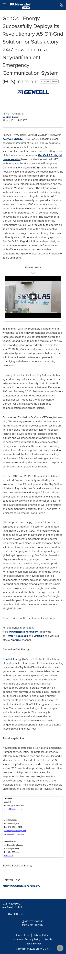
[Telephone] (61, 5)
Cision (39, 949)
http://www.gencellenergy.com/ (21, 886)
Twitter (10, 636)
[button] (33, 92)
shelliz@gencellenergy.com (15, 831)
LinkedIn (39, 636)
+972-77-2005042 (11, 904)
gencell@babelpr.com (12, 809)
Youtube (16, 640)
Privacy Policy (41, 935)
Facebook (22, 636)
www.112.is (8, 856)
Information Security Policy (26, 939)
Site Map (48, 939)
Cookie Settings (33, 943)
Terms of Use (23, 935)
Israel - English (48, 81)
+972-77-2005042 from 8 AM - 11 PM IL (32, 923)
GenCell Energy (12, 139)
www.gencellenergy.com (23, 632)
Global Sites (14, 914)
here (52, 618)
